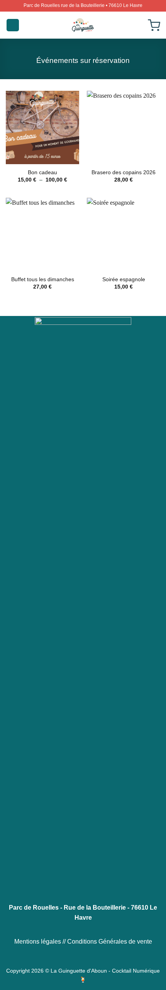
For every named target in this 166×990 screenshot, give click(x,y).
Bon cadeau (42, 172)
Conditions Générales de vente (109, 941)
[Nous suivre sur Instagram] (83, 927)
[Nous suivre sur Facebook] (73, 927)
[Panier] (154, 25)
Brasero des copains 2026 (123, 172)
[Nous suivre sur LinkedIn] (92, 927)
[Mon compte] (137, 25)
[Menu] (13, 25)
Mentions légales (37, 941)
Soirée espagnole (123, 279)
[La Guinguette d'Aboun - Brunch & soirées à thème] (83, 25)
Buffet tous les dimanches (42, 279)
